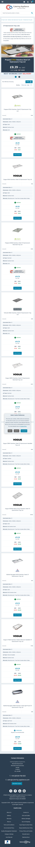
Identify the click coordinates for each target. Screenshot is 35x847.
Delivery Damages (26, 818)
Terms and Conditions (9, 825)
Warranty (9, 818)
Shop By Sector (26, 834)
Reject (10, 431)
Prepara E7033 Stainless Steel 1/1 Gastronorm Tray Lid (16, 77)
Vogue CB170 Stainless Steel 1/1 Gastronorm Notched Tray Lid (17, 379)
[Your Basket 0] (31, 2)
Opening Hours (26, 837)
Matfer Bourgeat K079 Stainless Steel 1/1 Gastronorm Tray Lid (17, 575)
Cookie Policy (23, 426)
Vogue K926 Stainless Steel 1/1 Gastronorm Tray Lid (19, 77)
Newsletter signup (16, 783)
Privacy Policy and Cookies (25, 831)
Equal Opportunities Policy (25, 825)
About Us (9, 812)
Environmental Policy (9, 828)
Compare (3, 115)
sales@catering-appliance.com (18, 779)
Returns (9, 821)
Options (16, 431)
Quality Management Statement (9, 831)
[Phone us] (24, 2)
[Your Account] (27, 2)
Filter (28, 81)
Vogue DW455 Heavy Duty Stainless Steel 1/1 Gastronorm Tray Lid (17, 509)
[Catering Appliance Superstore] (17, 7)
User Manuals (9, 837)
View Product (17, 154)
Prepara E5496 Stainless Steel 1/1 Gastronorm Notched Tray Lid (17, 243)
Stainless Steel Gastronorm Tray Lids (15, 19)
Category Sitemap (9, 834)
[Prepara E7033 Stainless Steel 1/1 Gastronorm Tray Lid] (17, 138)
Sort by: (18, 85)
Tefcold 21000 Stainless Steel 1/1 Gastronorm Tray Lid (17, 313)
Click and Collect (26, 815)
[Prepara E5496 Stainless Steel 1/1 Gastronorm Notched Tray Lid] (17, 271)
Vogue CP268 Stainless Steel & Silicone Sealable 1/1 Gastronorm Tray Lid (17, 640)
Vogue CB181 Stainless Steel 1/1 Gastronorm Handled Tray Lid (17, 444)
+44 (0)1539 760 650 (18, 775)
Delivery (9, 815)
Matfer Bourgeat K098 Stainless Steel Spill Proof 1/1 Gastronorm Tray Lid (17, 706)
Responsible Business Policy (26, 828)
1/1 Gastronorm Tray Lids (27, 19)
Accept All (23, 431)
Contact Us (26, 812)
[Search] (32, 13)
